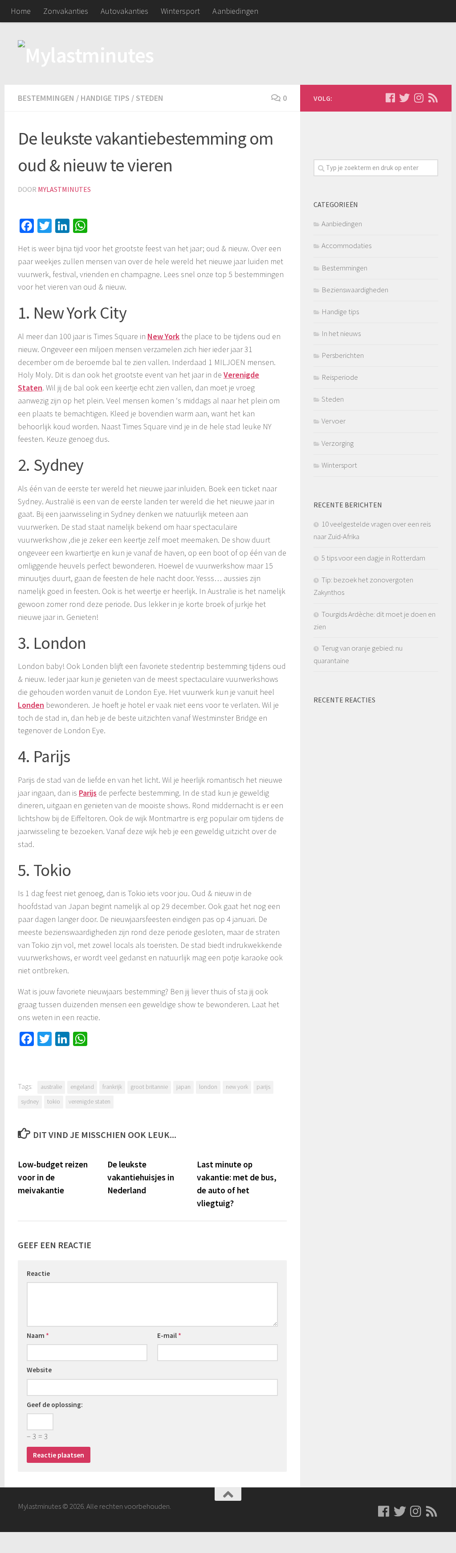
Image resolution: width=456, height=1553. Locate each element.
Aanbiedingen (235, 11)
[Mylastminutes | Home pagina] (86, 53)
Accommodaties (346, 245)
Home (21, 11)
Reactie (38, 1273)
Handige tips (105, 98)
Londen (31, 705)
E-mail (169, 1335)
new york (237, 1087)
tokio (53, 1101)
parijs (263, 1087)
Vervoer (334, 421)
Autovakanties (124, 11)
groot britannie (149, 1087)
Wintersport (180, 11)
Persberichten (343, 355)
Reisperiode (340, 377)
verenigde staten (89, 1101)
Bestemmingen (46, 98)
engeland (82, 1087)
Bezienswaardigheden (355, 290)
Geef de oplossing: (55, 1404)
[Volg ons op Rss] (433, 97)
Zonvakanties (65, 11)
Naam (38, 1335)
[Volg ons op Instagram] (418, 97)
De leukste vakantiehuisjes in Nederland (140, 1177)
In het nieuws (341, 333)
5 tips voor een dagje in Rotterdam (373, 558)
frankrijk (112, 1087)
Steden (149, 98)
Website (39, 1369)
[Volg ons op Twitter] (404, 97)
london (208, 1087)
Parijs (88, 793)
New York (163, 336)
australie (51, 1087)
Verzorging (338, 443)
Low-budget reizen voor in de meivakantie (53, 1177)
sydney (30, 1101)
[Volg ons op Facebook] (390, 97)
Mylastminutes (64, 189)
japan (183, 1087)
